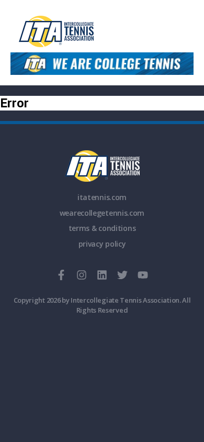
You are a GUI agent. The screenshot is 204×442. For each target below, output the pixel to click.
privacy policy (102, 244)
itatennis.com (102, 197)
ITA (102, 166)
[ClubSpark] (102, 31)
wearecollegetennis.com (102, 213)
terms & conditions (102, 228)
